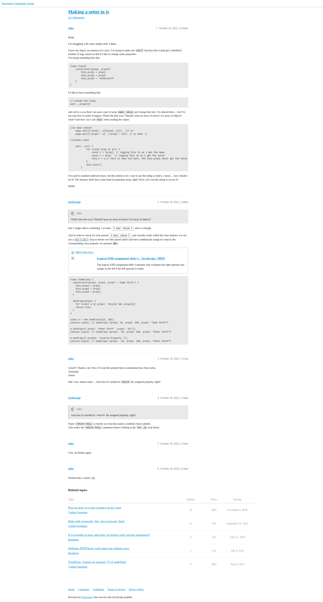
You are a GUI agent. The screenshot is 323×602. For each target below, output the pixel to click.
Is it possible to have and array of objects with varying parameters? (109, 535)
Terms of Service (116, 589)
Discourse (87, 597)
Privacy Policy (136, 589)
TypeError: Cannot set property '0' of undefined (97, 562)
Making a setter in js (88, 11)
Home (71, 589)
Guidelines (98, 589)
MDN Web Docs (85, 252)
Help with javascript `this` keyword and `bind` (96, 521)
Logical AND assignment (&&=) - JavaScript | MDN (131, 258)
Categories (83, 589)
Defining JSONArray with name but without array (99, 548)
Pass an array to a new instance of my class (94, 507)
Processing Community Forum (18, 3)
